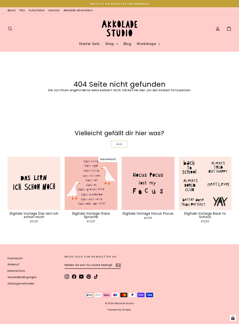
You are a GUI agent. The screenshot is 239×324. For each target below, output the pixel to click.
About (11, 10)
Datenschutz (16, 271)
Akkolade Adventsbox (78, 10)
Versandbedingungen (22, 277)
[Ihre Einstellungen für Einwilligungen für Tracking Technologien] (233, 318)
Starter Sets (89, 43)
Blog (127, 43)
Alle (119, 144)
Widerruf (13, 264)
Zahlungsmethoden (20, 283)
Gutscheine (36, 10)
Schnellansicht (34, 206)
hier (142, 90)
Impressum (15, 258)
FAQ (22, 10)
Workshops (147, 43)
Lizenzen (54, 10)
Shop (110, 43)
